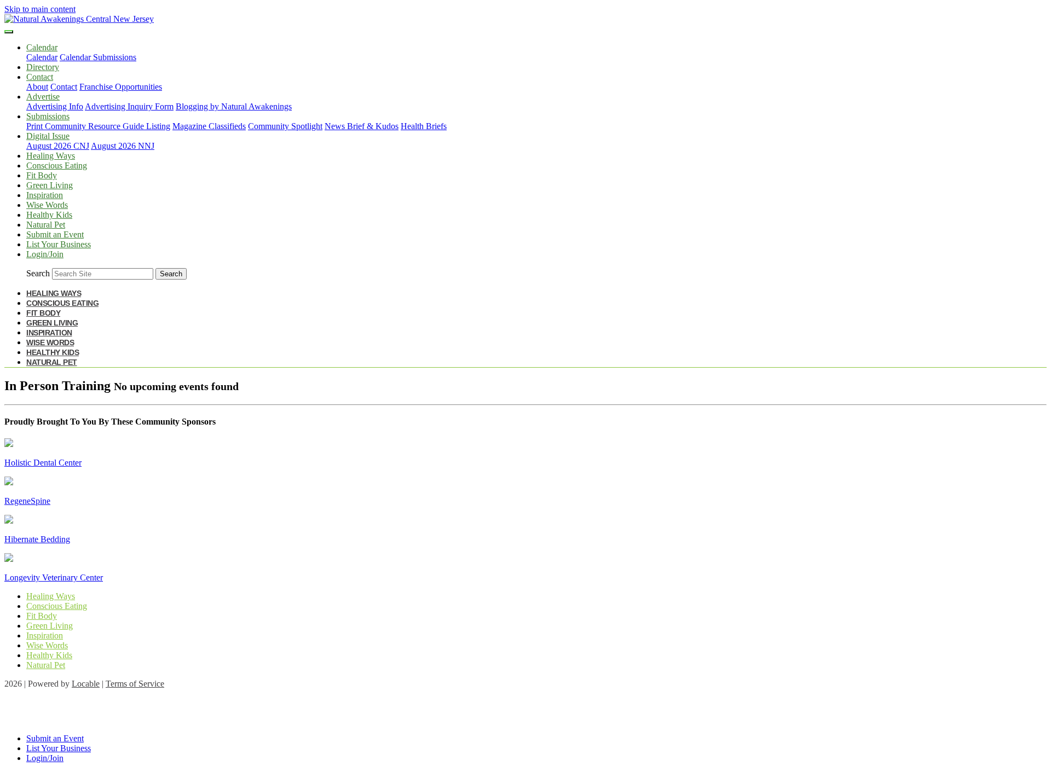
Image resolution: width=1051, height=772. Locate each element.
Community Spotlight (285, 126)
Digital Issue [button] (48, 136)
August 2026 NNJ (122, 145)
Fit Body (41, 175)
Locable (86, 683)
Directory (42, 67)
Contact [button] (39, 77)
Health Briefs (424, 126)
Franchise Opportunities (120, 86)
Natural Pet (45, 224)
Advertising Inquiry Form (129, 106)
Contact (63, 86)
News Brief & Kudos (362, 126)
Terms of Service (135, 683)
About (37, 86)
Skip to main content (40, 9)
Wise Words (47, 205)
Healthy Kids (49, 214)
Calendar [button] (41, 47)
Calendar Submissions (98, 57)
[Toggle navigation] (8, 31)
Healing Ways (50, 155)
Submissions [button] (48, 116)
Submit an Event (55, 234)
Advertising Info (54, 106)
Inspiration (44, 195)
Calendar (41, 57)
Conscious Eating (56, 165)
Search (38, 273)
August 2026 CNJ (57, 145)
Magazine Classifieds (209, 126)
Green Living (49, 185)
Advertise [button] (43, 96)
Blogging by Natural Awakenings (234, 106)
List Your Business (58, 244)
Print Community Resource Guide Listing (98, 126)
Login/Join (44, 254)
